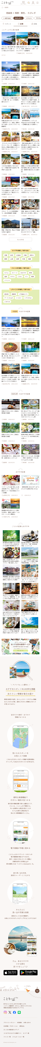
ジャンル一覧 (7, 1037)
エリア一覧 (26, 1033)
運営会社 (22, 1026)
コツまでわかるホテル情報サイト (12, 1033)
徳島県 (6, 7)
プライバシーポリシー (10, 1022)
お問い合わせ (27, 1022)
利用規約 (19, 1022)
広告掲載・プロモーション (11, 1026)
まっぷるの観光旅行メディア (11, 1029)
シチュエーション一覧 (18, 1037)
